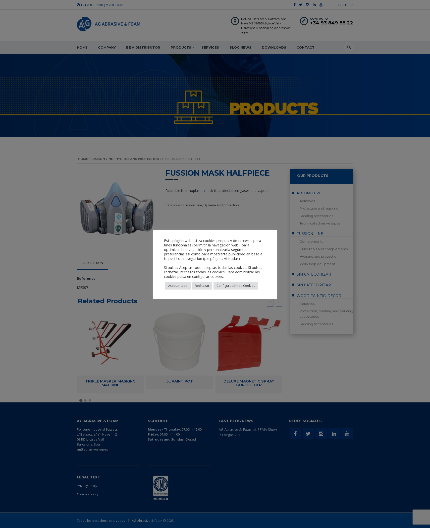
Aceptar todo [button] (178, 285)
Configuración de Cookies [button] (235, 285)
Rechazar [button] (202, 285)
